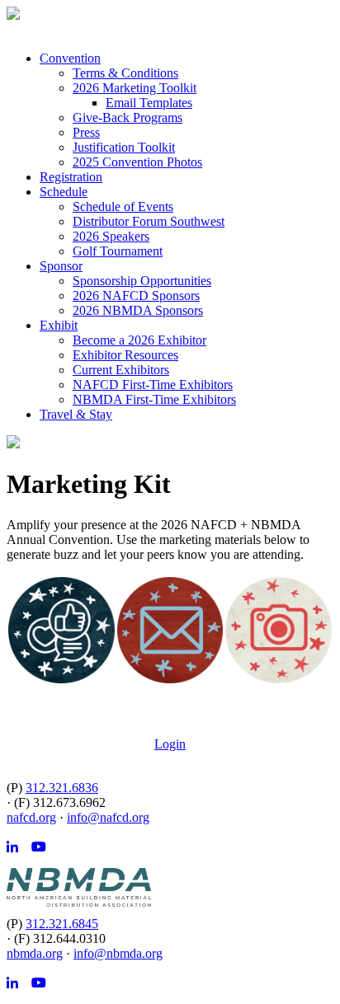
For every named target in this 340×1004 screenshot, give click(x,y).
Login (170, 744)
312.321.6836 (62, 788)
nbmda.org (35, 953)
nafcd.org (31, 817)
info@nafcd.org (108, 817)
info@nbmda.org (118, 953)
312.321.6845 (62, 924)
